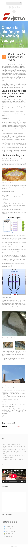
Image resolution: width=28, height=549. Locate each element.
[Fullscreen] (24, 481)
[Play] (3, 481)
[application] (14, 476)
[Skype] (13, 7)
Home (8, 43)
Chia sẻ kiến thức (14, 43)
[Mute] (22, 481)
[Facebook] (10, 7)
